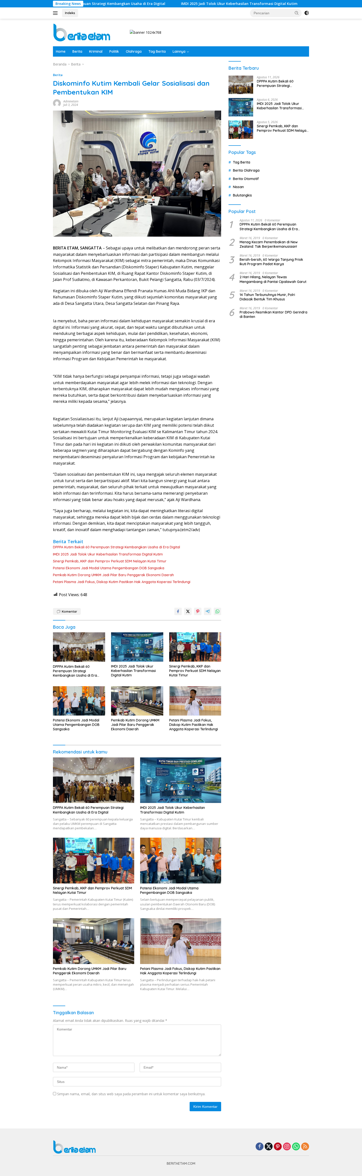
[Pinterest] (278, 1147)
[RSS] (305, 1147)
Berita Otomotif (246, 179)
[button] (297, 13)
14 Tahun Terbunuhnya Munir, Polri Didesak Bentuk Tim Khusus (267, 297)
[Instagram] (287, 1147)
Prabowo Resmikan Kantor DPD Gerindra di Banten (273, 314)
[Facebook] (259, 1147)
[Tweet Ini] (188, 611)
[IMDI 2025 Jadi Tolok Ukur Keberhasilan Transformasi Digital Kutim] (137, 647)
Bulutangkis (242, 195)
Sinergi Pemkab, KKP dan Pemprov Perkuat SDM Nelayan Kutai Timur (109, 561)
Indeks (70, 13)
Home (61, 51)
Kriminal (95, 51)
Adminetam (70, 101)
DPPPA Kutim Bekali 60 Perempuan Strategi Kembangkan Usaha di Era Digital (116, 547)
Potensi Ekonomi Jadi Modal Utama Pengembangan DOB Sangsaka (108, 568)
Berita (77, 51)
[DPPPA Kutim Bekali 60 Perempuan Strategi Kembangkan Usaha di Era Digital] (79, 647)
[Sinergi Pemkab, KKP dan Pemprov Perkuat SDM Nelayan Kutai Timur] (195, 647)
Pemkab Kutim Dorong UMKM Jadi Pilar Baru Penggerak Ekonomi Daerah (113, 575)
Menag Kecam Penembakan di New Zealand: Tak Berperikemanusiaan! (269, 244)
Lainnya (179, 51)
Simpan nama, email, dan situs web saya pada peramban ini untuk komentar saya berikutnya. (131, 1094)
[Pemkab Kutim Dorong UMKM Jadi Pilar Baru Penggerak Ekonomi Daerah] (137, 701)
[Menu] (56, 13)
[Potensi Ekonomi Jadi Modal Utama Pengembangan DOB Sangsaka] (79, 701)
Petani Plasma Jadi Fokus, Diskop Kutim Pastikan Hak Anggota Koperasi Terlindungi (121, 582)
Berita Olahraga (246, 170)
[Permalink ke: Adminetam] (57, 102)
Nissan (238, 187)
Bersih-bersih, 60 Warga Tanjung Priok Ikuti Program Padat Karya (271, 261)
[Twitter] (269, 1147)
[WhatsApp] (296, 1147)
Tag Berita (157, 51)
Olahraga (134, 51)
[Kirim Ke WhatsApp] (217, 611)
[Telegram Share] (207, 611)
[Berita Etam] (82, 32)
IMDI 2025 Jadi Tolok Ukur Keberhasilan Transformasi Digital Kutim (196, 3)
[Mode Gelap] (306, 13)
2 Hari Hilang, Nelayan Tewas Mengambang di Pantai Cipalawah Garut (273, 279)
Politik (114, 51)
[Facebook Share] (178, 611)
